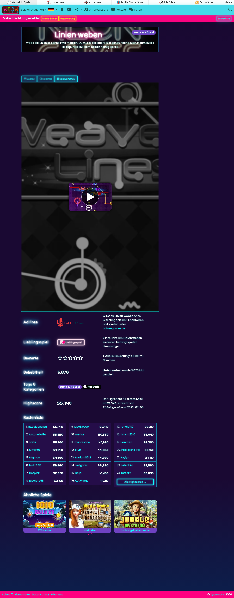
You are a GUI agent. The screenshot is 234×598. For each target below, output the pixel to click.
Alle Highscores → (135, 482)
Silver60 (34, 450)
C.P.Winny (81, 481)
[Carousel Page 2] (92, 534)
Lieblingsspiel (73, 342)
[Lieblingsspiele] (62, 9)
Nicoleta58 (36, 481)
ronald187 (127, 427)
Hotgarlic (81, 465)
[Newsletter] (69, 9)
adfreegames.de (114, 328)
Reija (78, 473)
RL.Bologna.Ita (37, 427)
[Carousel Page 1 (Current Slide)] (88, 534)
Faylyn (124, 458)
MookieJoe (81, 427)
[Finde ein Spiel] (230, 10)
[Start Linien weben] (90, 196)
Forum (138, 10)
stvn (78, 450)
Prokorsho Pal (130, 450)
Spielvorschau (67, 78)
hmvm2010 (128, 434)
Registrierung (67, 18)
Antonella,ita (37, 434)
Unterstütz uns (98, 10)
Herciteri (126, 442)
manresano (82, 442)
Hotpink (34, 473)
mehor (79, 434)
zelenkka (127, 465)
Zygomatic (217, 594)
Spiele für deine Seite (16, 594)
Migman (34, 458)
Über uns (57, 594)
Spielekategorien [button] (32, 10)
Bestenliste (224, 18)
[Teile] (78, 9)
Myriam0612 (83, 458)
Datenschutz (40, 594)
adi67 (32, 442)
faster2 (126, 473)
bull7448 (35, 465)
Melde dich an (49, 18)
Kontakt (120, 10)
